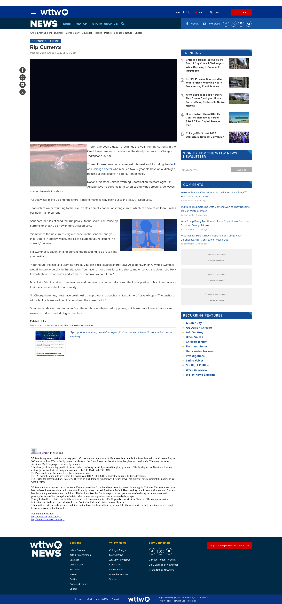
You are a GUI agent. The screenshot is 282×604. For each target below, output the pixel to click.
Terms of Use (179, 601)
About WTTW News (119, 560)
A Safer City (194, 323)
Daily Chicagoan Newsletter (163, 564)
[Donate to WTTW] (139, 599)
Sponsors (114, 579)
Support (115, 599)
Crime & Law (72, 32)
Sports (138, 32)
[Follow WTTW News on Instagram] (241, 24)
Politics (108, 32)
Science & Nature (123, 32)
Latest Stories (77, 550)
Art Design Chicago (199, 328)
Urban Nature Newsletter (162, 570)
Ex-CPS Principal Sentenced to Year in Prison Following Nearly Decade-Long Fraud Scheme (204, 82)
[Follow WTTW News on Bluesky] (248, 24)
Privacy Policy (165, 601)
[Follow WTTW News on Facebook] (226, 24)
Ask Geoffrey (194, 332)
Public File (191, 601)
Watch (82, 24)
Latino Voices (195, 360)
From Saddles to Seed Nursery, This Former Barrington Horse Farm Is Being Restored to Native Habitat (205, 100)
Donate (241, 12)
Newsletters (213, 23)
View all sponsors (216, 261)
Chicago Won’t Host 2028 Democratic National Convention (205, 135)
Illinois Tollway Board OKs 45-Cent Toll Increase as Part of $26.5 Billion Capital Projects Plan (203, 119)
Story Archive (105, 24)
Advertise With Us (118, 574)
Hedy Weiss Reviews (200, 351)
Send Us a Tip (116, 569)
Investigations (195, 356)
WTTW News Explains (201, 375)
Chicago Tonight (196, 342)
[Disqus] (103, 403)
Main (67, 24)
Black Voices (194, 337)
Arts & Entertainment (41, 32)
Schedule (79, 599)
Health (98, 32)
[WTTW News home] (44, 23)
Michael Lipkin (38, 52)
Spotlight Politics (197, 365)
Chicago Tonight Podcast (162, 559)
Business (58, 32)
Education (87, 32)
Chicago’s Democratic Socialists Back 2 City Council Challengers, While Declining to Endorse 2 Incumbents (205, 65)
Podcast (194, 23)
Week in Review (196, 370)
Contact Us (115, 564)
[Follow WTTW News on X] (233, 24)
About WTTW (102, 599)
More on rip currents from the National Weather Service (61, 325)
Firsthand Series (197, 346)
